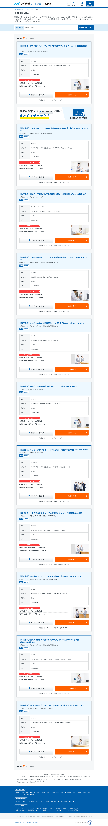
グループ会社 (35, 822)
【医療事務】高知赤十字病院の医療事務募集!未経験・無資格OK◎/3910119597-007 (52, 194)
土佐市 (43, 792)
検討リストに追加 (37, 95)
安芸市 (48, 792)
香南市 (38, 792)
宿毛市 (58, 792)
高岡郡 (89, 792)
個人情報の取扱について (30, 816)
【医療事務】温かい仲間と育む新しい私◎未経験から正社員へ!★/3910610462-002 (52, 705)
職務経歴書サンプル (33, 810)
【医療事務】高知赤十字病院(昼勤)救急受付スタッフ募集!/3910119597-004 (49, 386)
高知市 (23, 792)
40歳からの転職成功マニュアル (44, 808)
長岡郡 (27, 794)
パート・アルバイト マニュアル (24, 808)
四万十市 (33, 792)
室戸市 (74, 792)
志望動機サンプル (46, 810)
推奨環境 (70, 816)
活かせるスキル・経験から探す (49, 801)
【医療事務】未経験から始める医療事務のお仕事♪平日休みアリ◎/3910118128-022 (52, 323)
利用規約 (38, 816)
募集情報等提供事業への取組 (47, 816)
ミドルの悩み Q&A (59, 810)
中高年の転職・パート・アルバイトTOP (23, 9)
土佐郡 (23, 794)
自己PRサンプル (20, 810)
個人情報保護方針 (77, 816)
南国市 (27, 792)
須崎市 (62, 792)
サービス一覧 (22, 822)
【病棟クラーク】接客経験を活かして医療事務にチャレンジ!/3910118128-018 (50, 513)
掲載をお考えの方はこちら (87, 816)
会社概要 (17, 822)
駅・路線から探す (20, 801)
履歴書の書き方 (74, 808)
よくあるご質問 (58, 816)
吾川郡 (79, 792)
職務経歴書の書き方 (61, 808)
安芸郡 (84, 792)
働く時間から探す (33, 801)
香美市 (53, 792)
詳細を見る (72, 95)
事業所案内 (29, 822)
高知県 (17, 792)
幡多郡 (32, 794)
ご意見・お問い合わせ (20, 816)
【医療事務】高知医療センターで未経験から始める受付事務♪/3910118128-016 (50, 576)
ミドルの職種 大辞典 (73, 810)
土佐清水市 (68, 792)
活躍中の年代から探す (67, 801)
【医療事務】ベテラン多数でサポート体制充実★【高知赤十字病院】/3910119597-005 (53, 450)
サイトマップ (65, 816)
